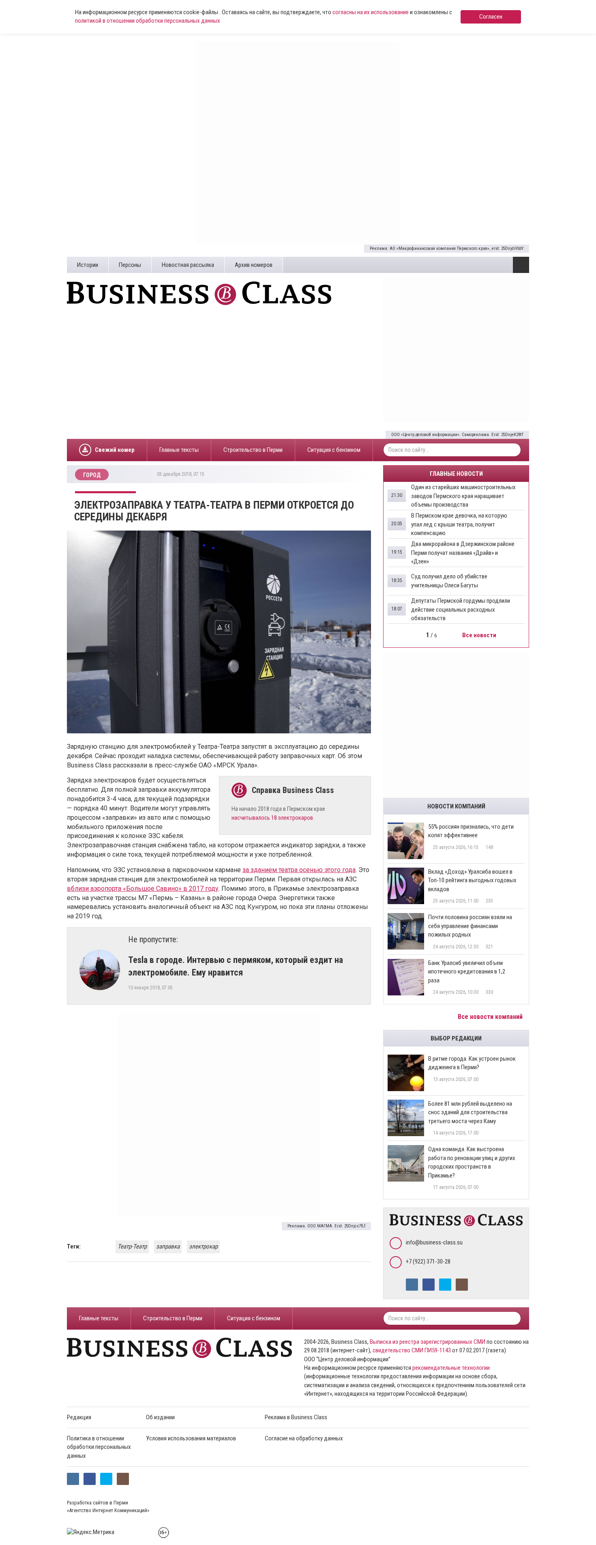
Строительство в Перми (253, 449)
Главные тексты (179, 449)
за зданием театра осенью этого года (299, 870)
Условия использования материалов (191, 1438)
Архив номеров (253, 265)
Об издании (160, 1417)
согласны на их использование (370, 12)
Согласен (490, 16)
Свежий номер (115, 449)
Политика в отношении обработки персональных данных (99, 1447)
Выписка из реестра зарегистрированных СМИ (427, 1341)
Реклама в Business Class (296, 1417)
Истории (87, 265)
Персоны (130, 265)
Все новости (479, 635)
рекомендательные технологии (451, 1367)
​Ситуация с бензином (333, 449)
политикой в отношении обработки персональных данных (147, 20)
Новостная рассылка (188, 265)
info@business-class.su (434, 1242)
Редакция (79, 1417)
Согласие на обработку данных (304, 1438)
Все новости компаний (491, 1017)
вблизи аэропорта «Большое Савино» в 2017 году (143, 888)
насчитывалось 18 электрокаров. (273, 817)
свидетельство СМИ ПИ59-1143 (412, 1350)
